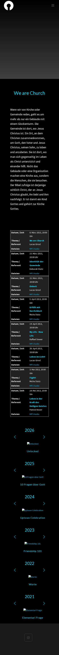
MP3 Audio (34, 248)
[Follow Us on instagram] (28, 638)
